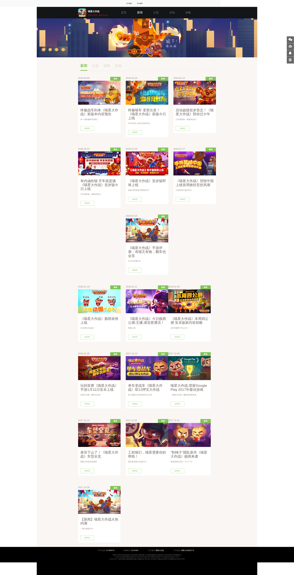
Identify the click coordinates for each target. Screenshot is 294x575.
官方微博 (140, 3)
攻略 (188, 12)
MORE (87, 128)
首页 (124, 12)
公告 (156, 12)
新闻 (140, 12)
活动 (172, 12)
